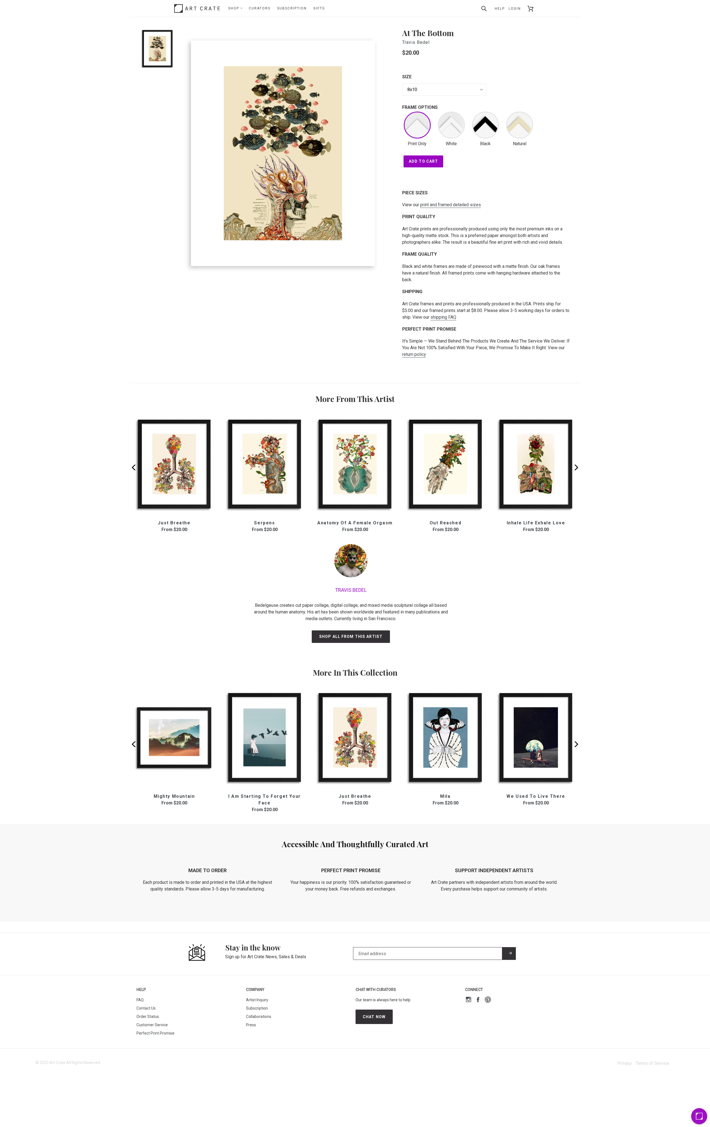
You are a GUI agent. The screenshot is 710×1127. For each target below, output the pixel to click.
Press (251, 1025)
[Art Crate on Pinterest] (488, 1000)
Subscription (292, 8)
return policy (414, 354)
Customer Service (152, 1025)
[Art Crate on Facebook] (478, 1000)
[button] (574, 467)
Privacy (624, 1063)
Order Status (147, 1016)
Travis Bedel (416, 42)
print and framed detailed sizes (450, 204)
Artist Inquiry (257, 1000)
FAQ (140, 1000)
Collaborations (258, 1016)
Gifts (319, 8)
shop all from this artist (350, 636)
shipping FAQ (443, 317)
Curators (259, 8)
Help (500, 9)
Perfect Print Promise (155, 1033)
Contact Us (146, 1008)
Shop (234, 8)
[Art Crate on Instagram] (468, 1000)
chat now (374, 1017)
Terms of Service (652, 1063)
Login (515, 9)
